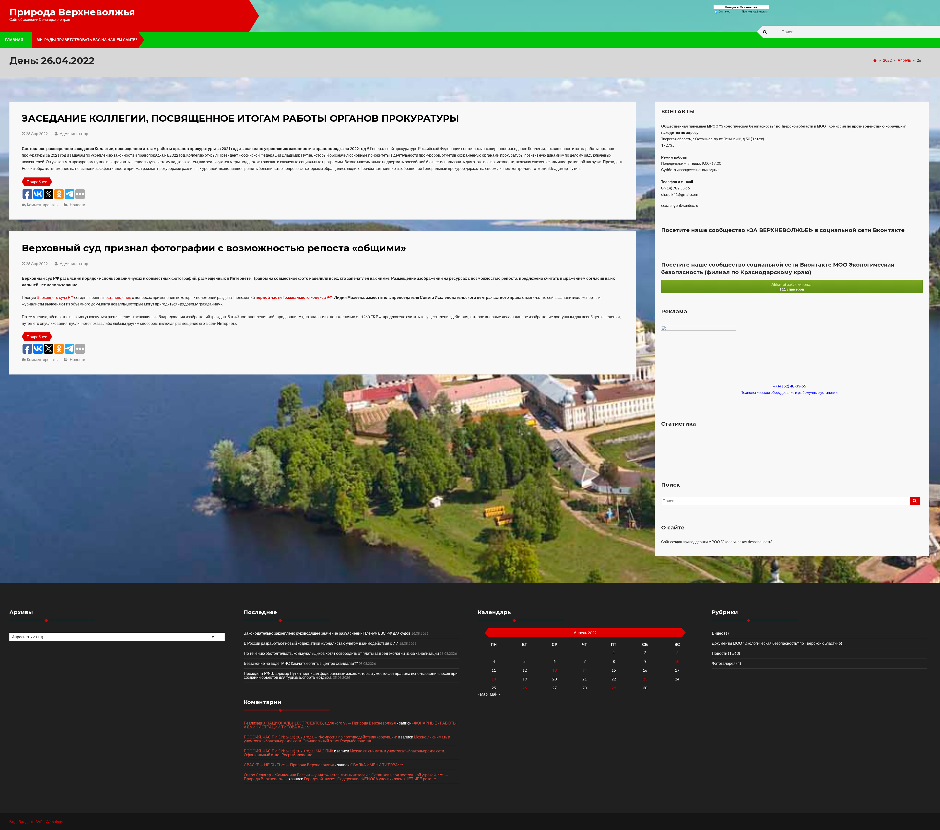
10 (677, 661)
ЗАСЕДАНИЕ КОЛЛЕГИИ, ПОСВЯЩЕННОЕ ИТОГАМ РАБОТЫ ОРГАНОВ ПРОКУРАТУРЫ (240, 118)
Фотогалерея (724, 663)
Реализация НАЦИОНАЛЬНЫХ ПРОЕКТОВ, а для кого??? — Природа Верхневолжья (320, 723)
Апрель (904, 60)
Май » (495, 694)
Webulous (54, 821)
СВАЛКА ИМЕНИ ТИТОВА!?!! (376, 764)
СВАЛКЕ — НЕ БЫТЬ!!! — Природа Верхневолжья (289, 764)
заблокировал (791, 286)
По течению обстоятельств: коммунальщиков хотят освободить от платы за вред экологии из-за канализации (341, 653)
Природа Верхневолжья (72, 12)
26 (524, 687)
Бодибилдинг (21, 821)
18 (494, 679)
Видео (717, 633)
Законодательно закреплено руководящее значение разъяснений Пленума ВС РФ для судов (327, 633)
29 (613, 687)
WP (39, 821)
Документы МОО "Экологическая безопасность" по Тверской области (774, 643)
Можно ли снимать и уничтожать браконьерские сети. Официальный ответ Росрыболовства (347, 739)
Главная (14, 39)
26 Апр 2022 (37, 133)
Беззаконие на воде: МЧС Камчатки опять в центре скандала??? (301, 663)
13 (554, 670)
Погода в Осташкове (741, 7)
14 (584, 670)
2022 (887, 60)
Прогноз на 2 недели (754, 11)
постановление (117, 297)
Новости (77, 204)
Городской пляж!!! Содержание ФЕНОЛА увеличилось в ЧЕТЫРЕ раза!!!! (370, 778)
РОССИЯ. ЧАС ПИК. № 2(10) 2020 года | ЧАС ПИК (288, 750)
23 (645, 679)
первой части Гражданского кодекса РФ (294, 297)
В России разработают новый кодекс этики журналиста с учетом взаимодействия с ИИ (321, 643)
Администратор (73, 133)
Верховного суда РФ (55, 297)
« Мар (483, 694)
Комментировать (42, 204)
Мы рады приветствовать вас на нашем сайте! (87, 39)
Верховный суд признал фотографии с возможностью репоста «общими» (214, 248)
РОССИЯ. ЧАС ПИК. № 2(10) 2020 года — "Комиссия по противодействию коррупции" (321, 737)
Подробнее (37, 181)
